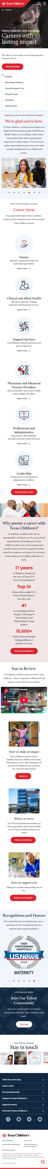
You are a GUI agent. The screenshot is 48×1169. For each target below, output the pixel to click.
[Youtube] (40, 1119)
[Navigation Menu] (44, 3)
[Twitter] (29, 1119)
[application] (24, 700)
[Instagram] (18, 1119)
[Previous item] (3, 193)
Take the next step (11, 1080)
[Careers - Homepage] (15, 3)
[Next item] (44, 193)
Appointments (9, 1105)
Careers (8, 77)
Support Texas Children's (14, 1098)
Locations (9, 100)
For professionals (11, 1092)
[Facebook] (8, 1119)
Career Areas (11, 106)
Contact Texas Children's (15, 1111)
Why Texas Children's (14, 82)
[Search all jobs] (43, 1162)
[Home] (2, 10)
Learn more (8, 1086)
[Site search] (39, 4)
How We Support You (14, 88)
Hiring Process (11, 94)
